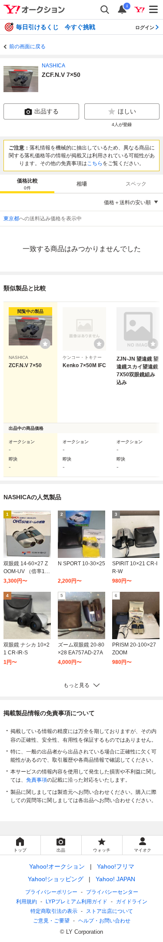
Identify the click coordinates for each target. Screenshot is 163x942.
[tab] (27, 184)
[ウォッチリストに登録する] (45, 343)
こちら (95, 163)
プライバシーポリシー (51, 892)
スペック (136, 184)
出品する (46, 111)
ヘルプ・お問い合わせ (104, 921)
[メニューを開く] (154, 9)
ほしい (127, 111)
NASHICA (53, 66)
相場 (82, 184)
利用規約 (26, 902)
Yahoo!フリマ (115, 866)
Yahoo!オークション (57, 866)
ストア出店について (109, 911)
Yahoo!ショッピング (55, 879)
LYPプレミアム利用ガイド (76, 902)
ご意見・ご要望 (51, 921)
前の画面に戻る (27, 46)
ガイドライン (131, 902)
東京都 (11, 218)
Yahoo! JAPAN (115, 879)
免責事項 (36, 780)
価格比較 (27, 184)
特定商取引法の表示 (53, 911)
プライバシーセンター (112, 892)
